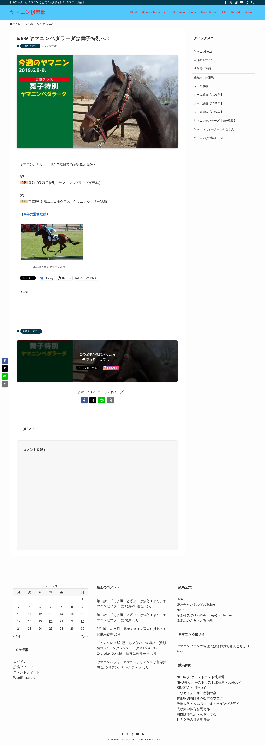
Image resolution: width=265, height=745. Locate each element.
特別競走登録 (202, 68)
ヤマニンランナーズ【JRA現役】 (215, 120)
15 (72, 614)
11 (29, 614)
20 (50, 621)
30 (82, 628)
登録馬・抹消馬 (204, 77)
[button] (84, 400)
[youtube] (241, 2)
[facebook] (225, 2)
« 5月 (16, 636)
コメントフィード (26, 672)
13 (50, 614)
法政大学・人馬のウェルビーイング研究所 (208, 703)
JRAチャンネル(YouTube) (196, 604)
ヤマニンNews (203, 51)
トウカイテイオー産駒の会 (196, 693)
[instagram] (236, 2)
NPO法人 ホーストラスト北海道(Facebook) (209, 682)
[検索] (252, 2)
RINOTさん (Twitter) (191, 687)
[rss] (247, 2)
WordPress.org (24, 677)
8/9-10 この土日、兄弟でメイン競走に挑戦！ (130, 629)
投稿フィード (23, 667)
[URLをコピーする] (110, 400)
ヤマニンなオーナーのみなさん (214, 129)
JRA (180, 599)
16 (82, 614)
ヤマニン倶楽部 (28, 12)
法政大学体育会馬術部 (193, 709)
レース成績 (201, 86)
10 (18, 614)
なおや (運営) (134, 606)
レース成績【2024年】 (208, 112)
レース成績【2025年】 (208, 103)
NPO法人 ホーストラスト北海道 (200, 677)
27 (50, 628)
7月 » (84, 636)
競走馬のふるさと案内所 (195, 620)
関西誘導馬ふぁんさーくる (196, 714)
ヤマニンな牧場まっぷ (208, 138)
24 (18, 628)
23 (82, 621)
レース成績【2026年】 (208, 94)
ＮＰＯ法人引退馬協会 (193, 719)
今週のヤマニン (30, 46)
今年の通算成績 (34, 214)
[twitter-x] (231, 2)
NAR (180, 610)
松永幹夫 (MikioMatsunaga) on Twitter (204, 615)
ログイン (19, 661)
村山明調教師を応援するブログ (200, 698)
